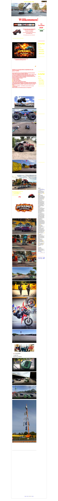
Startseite (16, 3)
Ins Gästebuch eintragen (42, 189)
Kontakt (38, 3)
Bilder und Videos (33, 3)
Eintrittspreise (21, 3)
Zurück (39, 251)
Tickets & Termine (27, 3)
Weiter (40, 251)
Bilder (27, 496)
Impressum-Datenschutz (29, 4)
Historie (42, 3)
